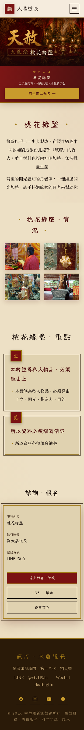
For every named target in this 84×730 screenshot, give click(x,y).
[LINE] (63, 699)
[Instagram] (35, 699)
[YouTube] (49, 699)
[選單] (74, 9)
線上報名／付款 (42, 578)
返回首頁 (42, 607)
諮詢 (42, 592)
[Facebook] (21, 699)
